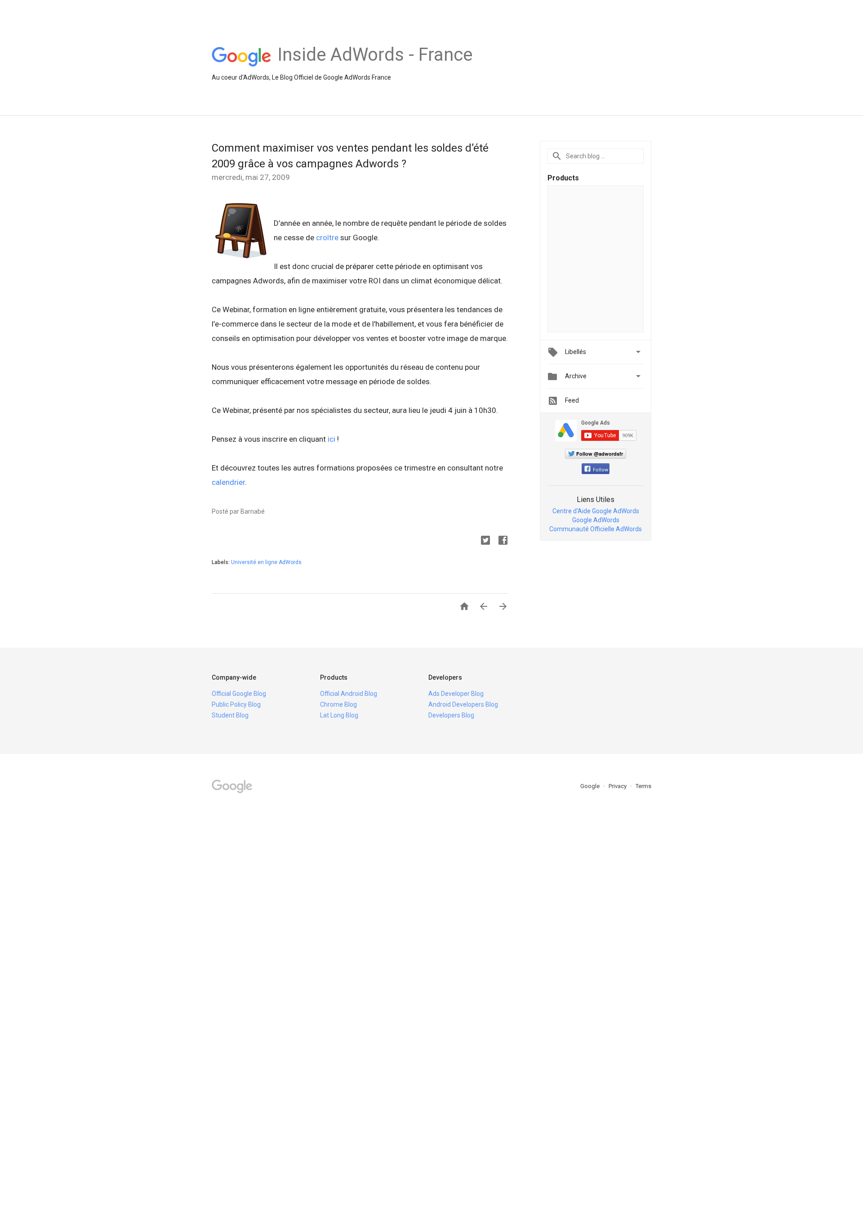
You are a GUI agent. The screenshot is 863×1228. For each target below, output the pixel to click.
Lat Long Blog (339, 715)
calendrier (228, 482)
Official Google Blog (239, 693)
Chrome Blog (338, 704)
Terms (643, 786)
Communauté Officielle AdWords (595, 529)
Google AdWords (595, 520)
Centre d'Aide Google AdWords (595, 511)
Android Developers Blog (463, 704)
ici (331, 439)
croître (327, 237)
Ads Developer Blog (456, 693)
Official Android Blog (348, 693)
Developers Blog (451, 715)
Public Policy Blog (236, 704)
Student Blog (230, 715)
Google (590, 786)
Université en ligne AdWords (266, 562)
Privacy (618, 786)
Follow (600, 470)
